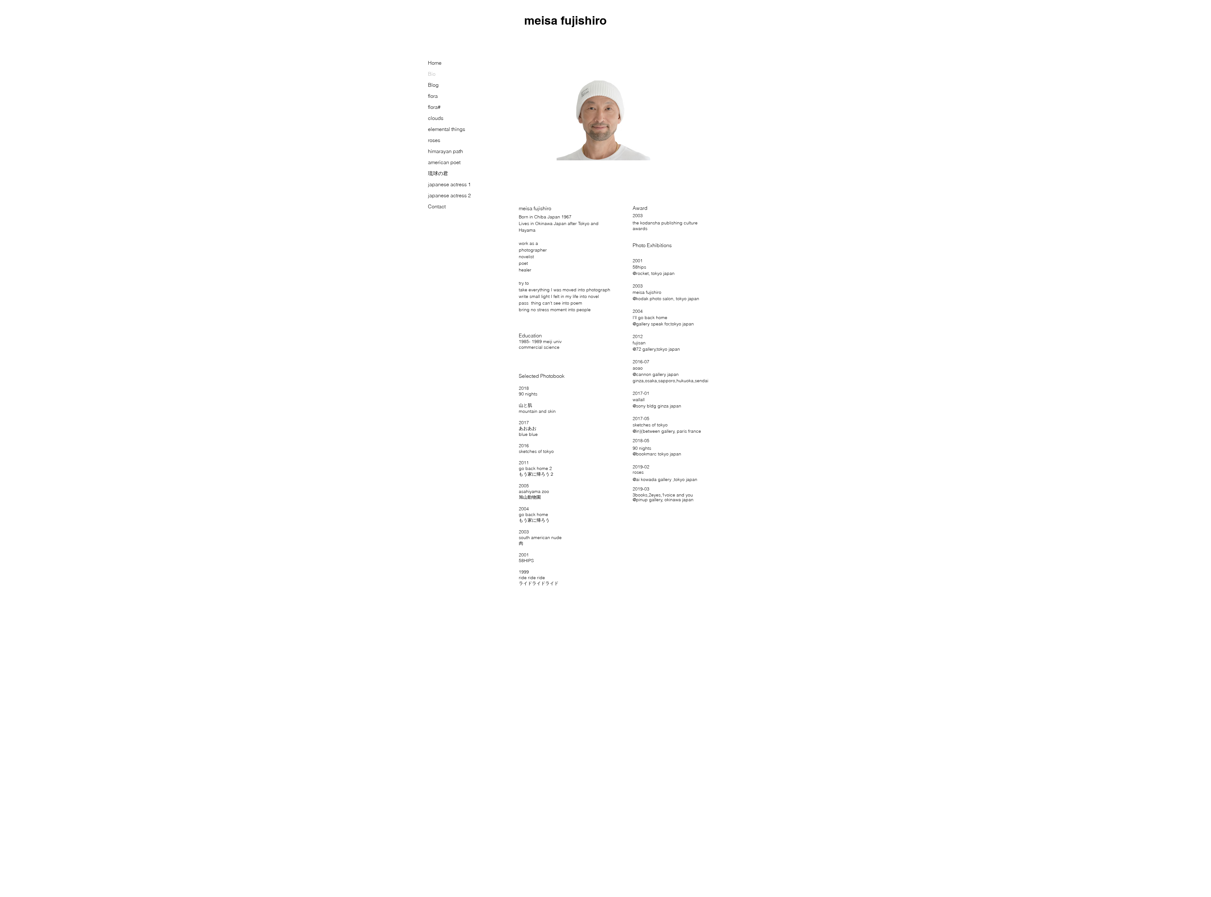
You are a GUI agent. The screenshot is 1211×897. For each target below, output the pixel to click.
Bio (432, 74)
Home (435, 63)
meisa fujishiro (565, 20)
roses (434, 140)
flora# (434, 107)
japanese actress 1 (449, 184)
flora (433, 96)
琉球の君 (438, 173)
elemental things (446, 129)
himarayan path (445, 151)
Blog (433, 85)
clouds (435, 118)
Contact (437, 206)
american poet (444, 162)
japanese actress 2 (449, 195)
